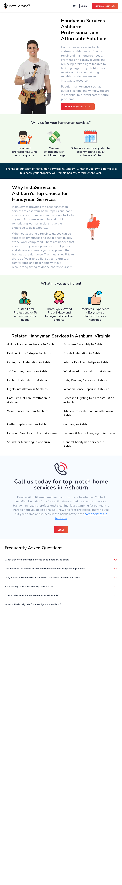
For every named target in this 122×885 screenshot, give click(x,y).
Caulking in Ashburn (77, 424)
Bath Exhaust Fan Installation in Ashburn (28, 400)
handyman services (48, 169)
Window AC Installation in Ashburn (87, 371)
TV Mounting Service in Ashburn (29, 371)
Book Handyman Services (78, 106)
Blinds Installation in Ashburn (83, 353)
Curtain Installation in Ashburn (28, 380)
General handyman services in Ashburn (83, 444)
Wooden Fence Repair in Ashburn (86, 389)
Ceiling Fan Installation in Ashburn (30, 362)
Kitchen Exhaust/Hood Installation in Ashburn (88, 413)
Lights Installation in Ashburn (27, 389)
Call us (61, 529)
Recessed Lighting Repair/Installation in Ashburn (88, 400)
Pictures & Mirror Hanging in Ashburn (89, 433)
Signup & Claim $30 (105, 6)
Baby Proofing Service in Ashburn (86, 380)
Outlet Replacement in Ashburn (28, 424)
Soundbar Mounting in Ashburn (28, 442)
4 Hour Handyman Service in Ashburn (32, 344)
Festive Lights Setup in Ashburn (29, 353)
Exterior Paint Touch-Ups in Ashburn (32, 433)
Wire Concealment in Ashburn (28, 411)
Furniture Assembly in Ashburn (84, 344)
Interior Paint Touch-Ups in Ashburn (87, 362)
